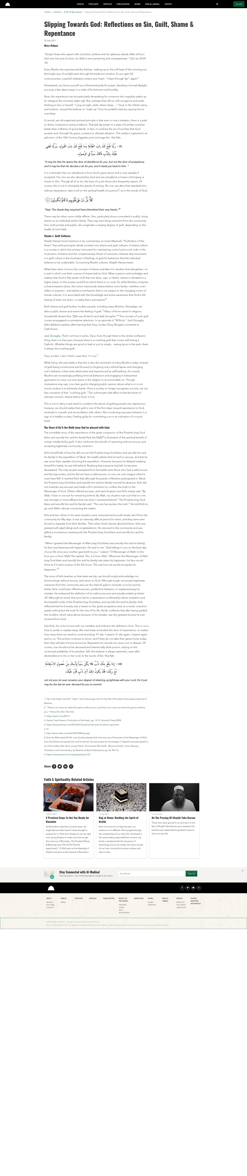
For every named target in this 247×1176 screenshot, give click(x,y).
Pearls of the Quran (123, 899)
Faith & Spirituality (73, 12)
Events (168, 4)
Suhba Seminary (152, 903)
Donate (239, 4)
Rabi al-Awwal (152, 4)
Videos (80, 4)
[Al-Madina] (8, 4)
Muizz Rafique (51, 45)
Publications (123, 4)
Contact (50, 908)
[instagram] (199, 888)
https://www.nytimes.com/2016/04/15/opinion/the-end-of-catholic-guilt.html (82, 724)
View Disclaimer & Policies (90, 922)
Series (63, 902)
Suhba (137, 4)
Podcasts (93, 4)
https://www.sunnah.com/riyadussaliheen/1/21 (68, 754)
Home (47, 12)
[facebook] (182, 888)
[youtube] (193, 888)
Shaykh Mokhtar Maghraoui (196, 901)
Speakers (123, 905)
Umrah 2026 (139, 898)
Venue (121, 908)
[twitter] (188, 888)
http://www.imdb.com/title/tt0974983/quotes (68, 733)
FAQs (121, 910)
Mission (49, 902)
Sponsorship (124, 913)
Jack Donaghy (52, 335)
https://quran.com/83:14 (58, 716)
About (49, 898)
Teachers (50, 905)
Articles (107, 4)
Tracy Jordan (51, 356)
